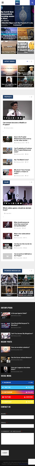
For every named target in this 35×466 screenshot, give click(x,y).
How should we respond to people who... (26, 283)
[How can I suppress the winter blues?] (9, 81)
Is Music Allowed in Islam (26, 51)
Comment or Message (11, 431)
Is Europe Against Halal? (19, 313)
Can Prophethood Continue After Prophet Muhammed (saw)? (23, 150)
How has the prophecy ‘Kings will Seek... (9, 283)
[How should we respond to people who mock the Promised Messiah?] (26, 280)
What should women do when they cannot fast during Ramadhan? (21, 224)
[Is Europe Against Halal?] (5, 315)
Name (4, 414)
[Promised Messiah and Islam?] (9, 291)
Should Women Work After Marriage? (26, 37)
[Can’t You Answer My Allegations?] (5, 336)
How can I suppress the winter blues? (9, 85)
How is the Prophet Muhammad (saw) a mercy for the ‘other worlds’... (22, 138)
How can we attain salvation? (9, 74)
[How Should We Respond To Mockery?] (5, 325)
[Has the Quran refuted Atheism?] (26, 70)
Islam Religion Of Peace (9, 52)
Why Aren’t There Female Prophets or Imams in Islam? (22, 171)
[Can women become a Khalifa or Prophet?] (17, 110)
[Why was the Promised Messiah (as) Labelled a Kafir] (26, 291)
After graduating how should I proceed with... (25, 85)
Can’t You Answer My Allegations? (22, 333)
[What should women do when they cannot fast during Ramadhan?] (7, 225)
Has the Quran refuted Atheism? (26, 74)
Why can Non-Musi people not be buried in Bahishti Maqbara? (9, 37)
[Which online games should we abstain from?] (17, 195)
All (27, 61)
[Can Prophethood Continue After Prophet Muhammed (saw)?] (7, 151)
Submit (4, 453)
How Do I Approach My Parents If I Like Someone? (17, 24)
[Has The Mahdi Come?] (7, 162)
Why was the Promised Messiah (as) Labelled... (26, 294)
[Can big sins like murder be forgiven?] (7, 246)
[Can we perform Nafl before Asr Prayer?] (7, 256)
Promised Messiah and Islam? (9, 294)
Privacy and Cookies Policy (26, 464)
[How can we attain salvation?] (9, 70)
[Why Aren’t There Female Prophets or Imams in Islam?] (7, 172)
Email (4, 423)
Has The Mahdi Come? (21, 160)
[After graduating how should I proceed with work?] (26, 81)
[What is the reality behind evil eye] (7, 236)
